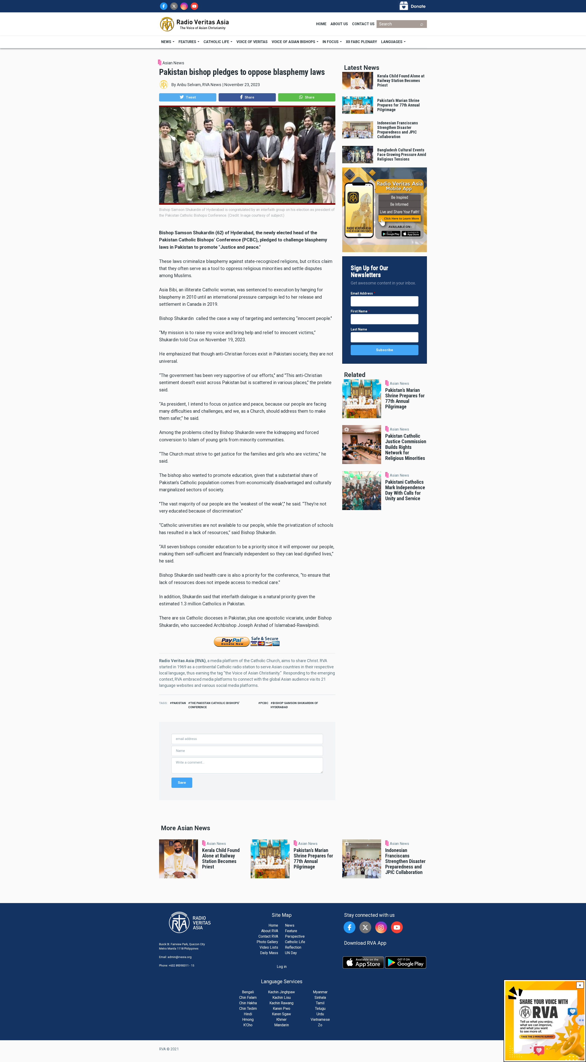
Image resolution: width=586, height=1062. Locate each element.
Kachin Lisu (281, 997)
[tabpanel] (247, 161)
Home (321, 24)
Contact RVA (268, 936)
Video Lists (269, 947)
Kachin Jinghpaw (281, 992)
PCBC (264, 703)
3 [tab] (251, 214)
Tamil (320, 1003)
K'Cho (247, 1025)
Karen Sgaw (281, 1014)
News (166, 42)
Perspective (295, 936)
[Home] (194, 23)
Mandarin (281, 1025)
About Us (339, 24)
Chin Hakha (248, 1003)
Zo (320, 1025)
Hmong (248, 1019)
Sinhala (320, 997)
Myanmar (320, 992)
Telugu (320, 1008)
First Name (359, 311)
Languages (392, 42)
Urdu (320, 1014)
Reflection (293, 947)
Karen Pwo (281, 1008)
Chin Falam (248, 997)
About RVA (269, 931)
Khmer (281, 1019)
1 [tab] (243, 214)
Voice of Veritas (252, 42)
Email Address (362, 293)
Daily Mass (269, 953)
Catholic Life (216, 42)
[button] (187, 97)
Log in (282, 966)
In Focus (331, 42)
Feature (291, 931)
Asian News (173, 62)
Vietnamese (320, 1019)
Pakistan (179, 703)
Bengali (248, 992)
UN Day (291, 953)
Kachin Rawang (281, 1003)
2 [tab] (247, 214)
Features (188, 42)
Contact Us (363, 24)
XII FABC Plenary (361, 42)
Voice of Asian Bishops (294, 42)
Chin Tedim (248, 1008)
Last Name (359, 329)
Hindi (248, 1014)
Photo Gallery (267, 942)
